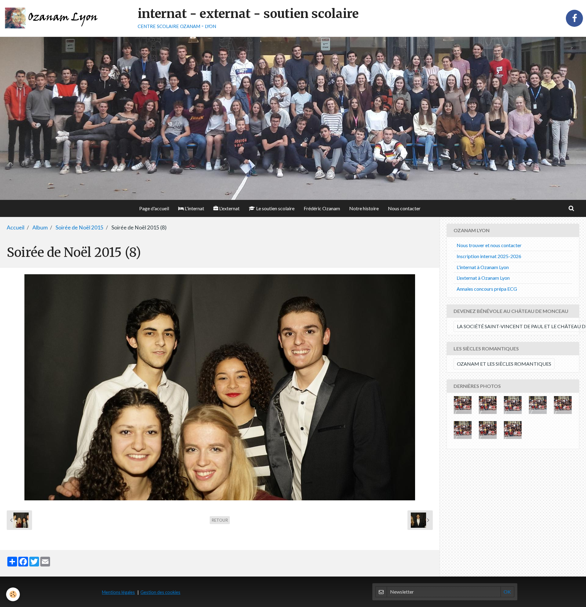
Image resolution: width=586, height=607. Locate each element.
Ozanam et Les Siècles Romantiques (504, 364)
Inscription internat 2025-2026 (489, 256)
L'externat (229, 208)
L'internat (194, 208)
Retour (220, 520)
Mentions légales (118, 592)
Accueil (15, 227)
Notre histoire (364, 208)
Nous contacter (404, 208)
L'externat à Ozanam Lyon (483, 278)
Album (40, 227)
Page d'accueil (154, 208)
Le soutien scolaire (275, 208)
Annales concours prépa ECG (487, 289)
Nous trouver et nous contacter (489, 245)
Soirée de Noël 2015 (79, 227)
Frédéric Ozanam (322, 208)
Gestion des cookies (160, 592)
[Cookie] (13, 594)
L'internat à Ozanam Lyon (483, 267)
